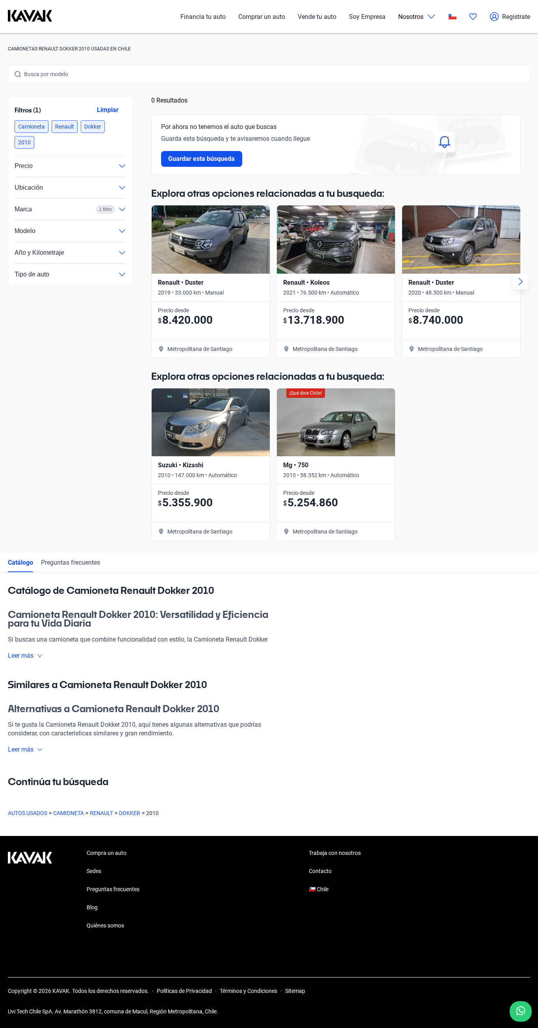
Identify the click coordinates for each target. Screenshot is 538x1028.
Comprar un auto (261, 17)
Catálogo (20, 562)
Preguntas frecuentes (70, 562)
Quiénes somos (105, 925)
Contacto (320, 871)
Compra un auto (106, 853)
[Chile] (452, 17)
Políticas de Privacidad (184, 991)
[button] (31, 126)
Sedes (94, 871)
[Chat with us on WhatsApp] (520, 1011)
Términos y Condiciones (248, 991)
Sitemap (295, 991)
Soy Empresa (367, 17)
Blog (92, 907)
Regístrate (516, 17)
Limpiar (108, 110)
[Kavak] (30, 16)
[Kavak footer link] (30, 890)
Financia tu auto (203, 17)
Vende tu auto (317, 17)
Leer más (20, 655)
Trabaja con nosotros (335, 853)
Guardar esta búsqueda (201, 158)
